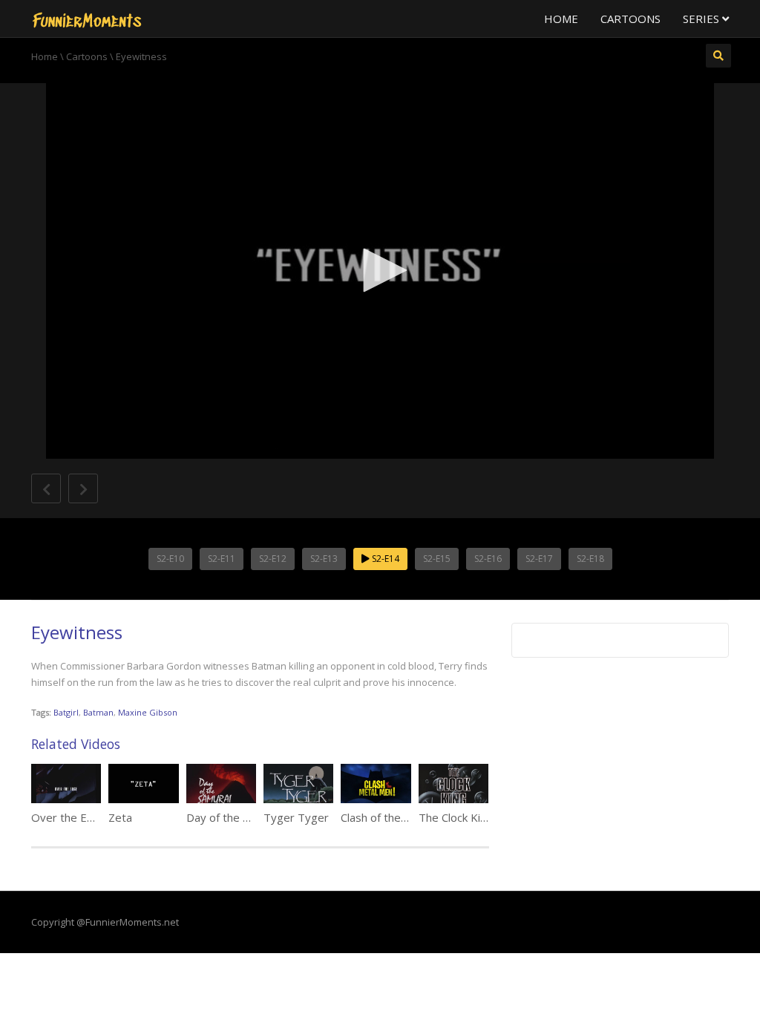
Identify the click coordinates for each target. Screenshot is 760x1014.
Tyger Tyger (296, 817)
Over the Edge (69, 817)
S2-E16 (488, 558)
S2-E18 (590, 558)
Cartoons (630, 18)
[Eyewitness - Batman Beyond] (86, 18)
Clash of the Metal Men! (400, 817)
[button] (380, 270)
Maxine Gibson (147, 712)
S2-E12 (272, 558)
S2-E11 (221, 558)
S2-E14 (384, 558)
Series (702, 18)
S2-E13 (324, 558)
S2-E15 (437, 558)
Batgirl (66, 712)
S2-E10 (170, 558)
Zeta (120, 817)
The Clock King (456, 817)
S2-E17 (539, 558)
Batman (98, 712)
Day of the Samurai (234, 817)
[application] (380, 271)
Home (561, 18)
